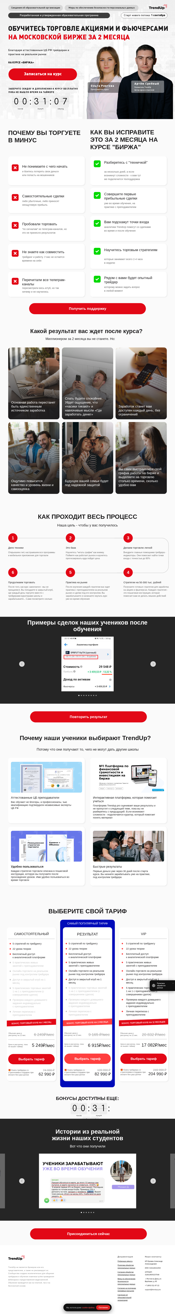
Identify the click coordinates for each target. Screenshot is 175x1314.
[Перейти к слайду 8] (96, 695)
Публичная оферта (125, 1261)
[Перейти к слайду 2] (81, 695)
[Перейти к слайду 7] (93, 695)
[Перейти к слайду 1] (78, 695)
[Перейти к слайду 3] (83, 695)
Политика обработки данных (161, 985)
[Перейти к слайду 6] (91, 695)
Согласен (103, 1307)
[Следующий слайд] (153, 664)
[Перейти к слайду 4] (86, 695)
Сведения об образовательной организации (124, 1297)
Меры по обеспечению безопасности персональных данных (126, 1281)
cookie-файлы (88, 1307)
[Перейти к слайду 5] (88, 695)
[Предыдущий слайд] (22, 664)
